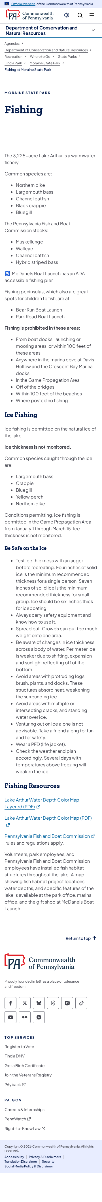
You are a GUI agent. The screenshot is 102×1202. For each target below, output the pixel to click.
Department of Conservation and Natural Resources (42, 30)
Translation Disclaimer (21, 1161)
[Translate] (66, 15)
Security (48, 1161)
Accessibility (14, 1157)
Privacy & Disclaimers (45, 1157)
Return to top (78, 938)
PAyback (13, 1084)
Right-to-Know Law (23, 1128)
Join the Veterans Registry (28, 1074)
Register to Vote (19, 1046)
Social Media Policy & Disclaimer (29, 1166)
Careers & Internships (24, 1109)
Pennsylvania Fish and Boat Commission (50, 836)
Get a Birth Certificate (25, 1065)
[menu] (91, 15)
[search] (80, 15)
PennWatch (15, 1118)
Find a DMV (15, 1055)
